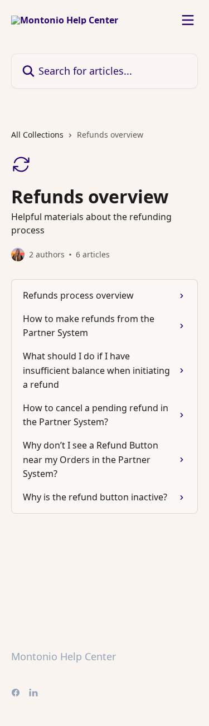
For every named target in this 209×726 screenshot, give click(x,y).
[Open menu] (188, 20)
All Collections (37, 134)
